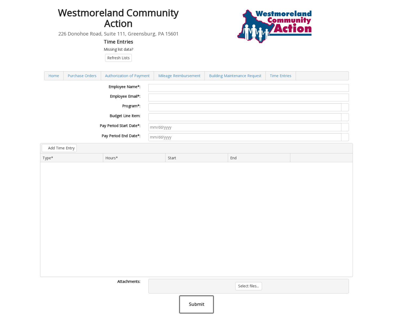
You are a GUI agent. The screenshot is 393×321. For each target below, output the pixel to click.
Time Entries (280, 75)
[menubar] (196, 75)
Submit (196, 304)
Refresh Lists (118, 57)
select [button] (345, 107)
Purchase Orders (82, 75)
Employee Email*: (125, 96)
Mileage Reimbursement (179, 75)
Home (53, 75)
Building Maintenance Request (235, 75)
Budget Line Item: (125, 115)
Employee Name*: (124, 86)
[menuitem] (54, 76)
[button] (345, 127)
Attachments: (128, 281)
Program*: (131, 105)
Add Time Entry (61, 147)
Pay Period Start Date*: (120, 125)
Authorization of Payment (127, 75)
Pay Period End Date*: (121, 135)
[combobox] (245, 107)
